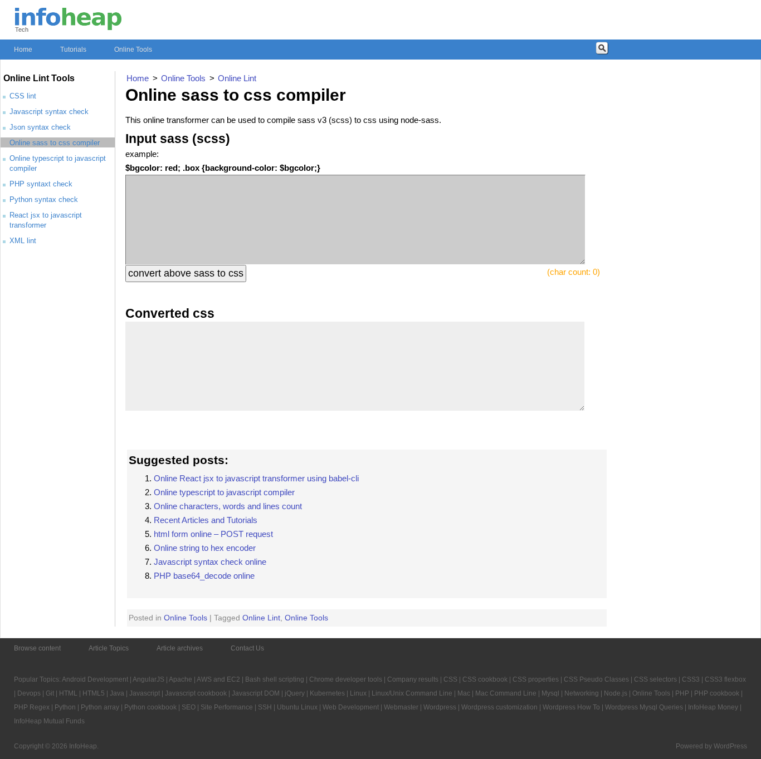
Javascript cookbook (196, 693)
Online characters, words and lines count (228, 506)
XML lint (22, 240)
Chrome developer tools (345, 679)
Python (65, 707)
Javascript (144, 693)
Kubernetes (327, 693)
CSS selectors (655, 679)
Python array (100, 707)
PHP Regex (32, 707)
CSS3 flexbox (725, 679)
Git (50, 693)
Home (23, 49)
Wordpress (439, 707)
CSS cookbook (485, 679)
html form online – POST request (213, 534)
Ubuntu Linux (297, 707)
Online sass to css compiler (54, 143)
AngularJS (148, 679)
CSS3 (691, 679)
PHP (682, 693)
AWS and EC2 (218, 679)
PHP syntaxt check (40, 184)
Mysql (550, 693)
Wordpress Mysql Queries (644, 707)
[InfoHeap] (68, 25)
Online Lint (261, 617)
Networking (581, 693)
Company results (412, 679)
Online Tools (133, 49)
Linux (358, 693)
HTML (68, 693)
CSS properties (536, 679)
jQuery (295, 693)
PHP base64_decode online (204, 575)
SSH (265, 707)
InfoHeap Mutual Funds (49, 721)
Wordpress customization (499, 707)
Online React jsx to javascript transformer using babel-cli (256, 478)
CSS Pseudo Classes (596, 679)
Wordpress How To (571, 707)
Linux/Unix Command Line (412, 693)
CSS (450, 679)
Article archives (180, 648)
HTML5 (93, 693)
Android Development (95, 679)
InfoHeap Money (713, 707)
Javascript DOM (256, 693)
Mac (463, 693)
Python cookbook (150, 707)
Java (117, 693)
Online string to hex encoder (205, 548)
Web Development (351, 707)
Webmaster (401, 707)
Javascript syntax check (49, 111)
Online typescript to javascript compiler (224, 492)
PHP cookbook (716, 693)
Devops (29, 693)
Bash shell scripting (274, 679)
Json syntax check (40, 127)
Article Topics (109, 648)
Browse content (37, 648)
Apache (180, 679)
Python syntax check (43, 199)
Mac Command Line (505, 693)
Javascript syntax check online (210, 561)
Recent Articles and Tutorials (205, 520)
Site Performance (227, 707)
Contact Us (247, 648)
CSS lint (22, 96)
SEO (189, 707)
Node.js (615, 693)
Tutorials (73, 49)
